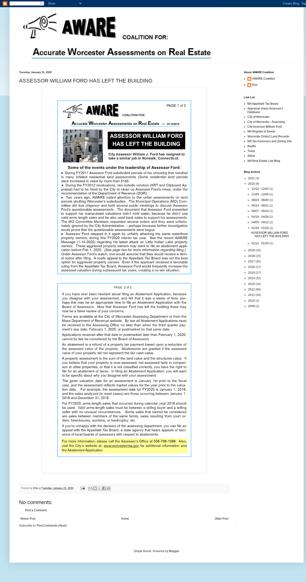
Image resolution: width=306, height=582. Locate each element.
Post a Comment (36, 510)
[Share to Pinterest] (108, 488)
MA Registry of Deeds (261, 131)
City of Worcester (258, 117)
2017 (252, 261)
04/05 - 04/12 (260, 222)
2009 (252, 306)
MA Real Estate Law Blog (263, 161)
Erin (36, 488)
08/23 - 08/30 (260, 200)
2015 (252, 272)
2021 (252, 178)
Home (125, 518)
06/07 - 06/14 (260, 211)
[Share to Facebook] (104, 488)
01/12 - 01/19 (260, 243)
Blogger (174, 551)
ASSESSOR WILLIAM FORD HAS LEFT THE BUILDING (270, 234)
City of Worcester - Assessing (266, 122)
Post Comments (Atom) (52, 525)
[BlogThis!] (95, 488)
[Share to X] (99, 488)
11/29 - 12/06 (260, 194)
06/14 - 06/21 (260, 205)
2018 (252, 256)
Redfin (251, 146)
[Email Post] (82, 488)
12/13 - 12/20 (260, 188)
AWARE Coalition (263, 78)
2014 (252, 278)
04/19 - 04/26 (260, 216)
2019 (252, 250)
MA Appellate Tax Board (262, 103)
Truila (251, 151)
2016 (252, 267)
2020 (252, 183)
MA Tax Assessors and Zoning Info (269, 141)
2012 (252, 289)
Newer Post (27, 518)
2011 (252, 295)
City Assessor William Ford (264, 126)
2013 (252, 284)
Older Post (221, 518)
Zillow (251, 156)
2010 (252, 300)
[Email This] (90, 488)
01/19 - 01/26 (260, 228)
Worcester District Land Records (268, 136)
